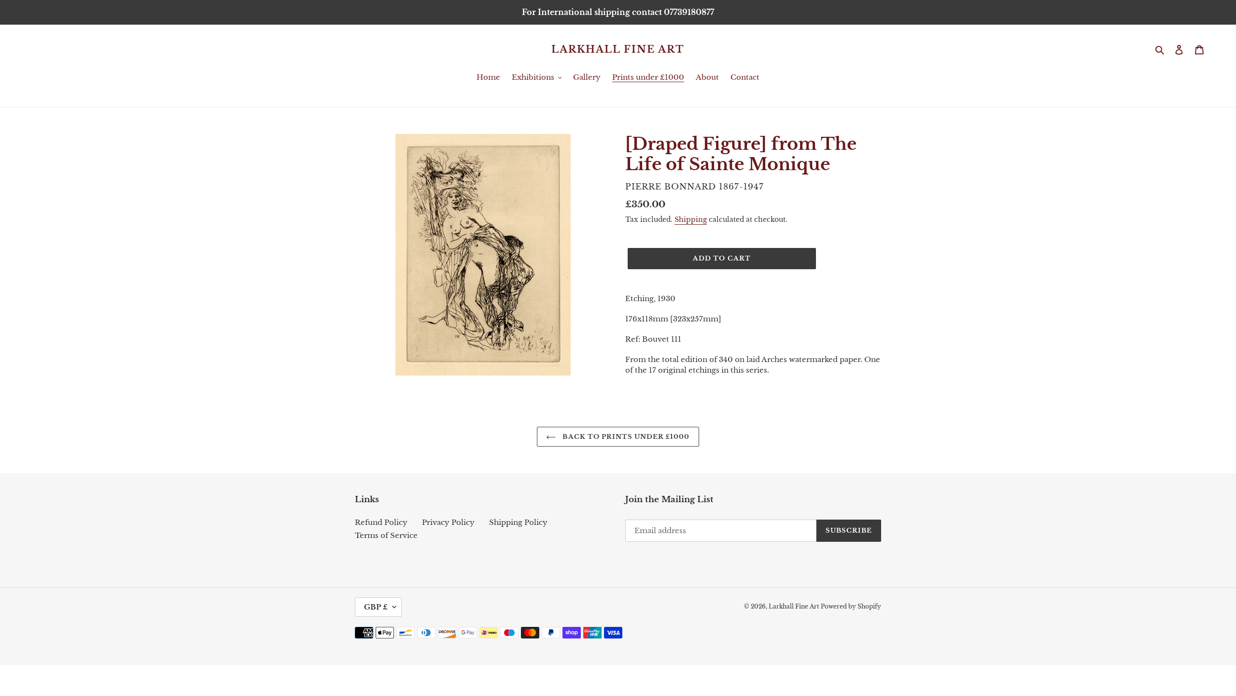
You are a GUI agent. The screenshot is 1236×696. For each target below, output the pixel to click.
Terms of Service (386, 535)
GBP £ (376, 606)
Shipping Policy (518, 522)
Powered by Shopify (851, 606)
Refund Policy (381, 522)
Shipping (690, 219)
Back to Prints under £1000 (625, 437)
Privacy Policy (448, 522)
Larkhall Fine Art (618, 49)
